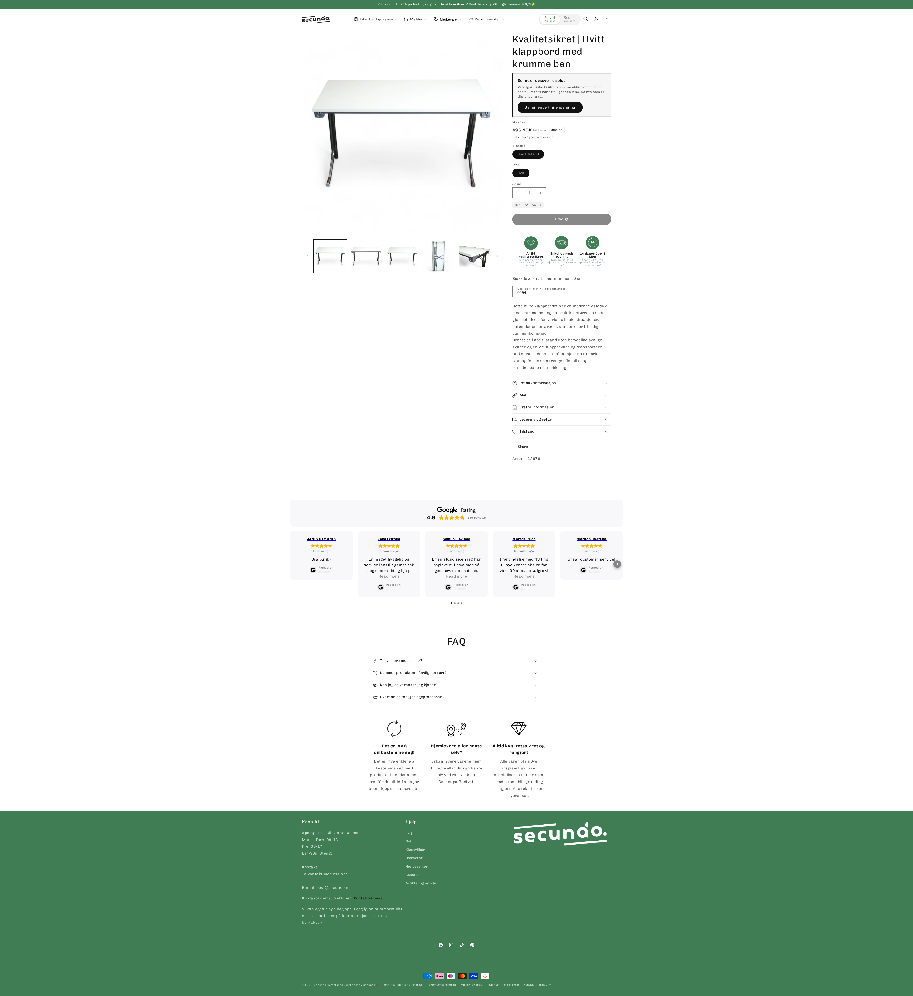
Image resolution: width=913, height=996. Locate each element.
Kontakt (412, 875)
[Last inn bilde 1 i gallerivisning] (330, 256)
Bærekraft (414, 858)
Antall (516, 183)
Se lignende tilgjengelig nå (550, 107)
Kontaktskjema (368, 898)
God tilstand (530, 155)
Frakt (516, 137)
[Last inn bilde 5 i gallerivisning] (474, 256)
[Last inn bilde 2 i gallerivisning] (366, 256)
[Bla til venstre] (307, 256)
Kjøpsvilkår (415, 850)
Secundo (320, 984)
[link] (394, 756)
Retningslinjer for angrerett (402, 984)
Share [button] (523, 447)
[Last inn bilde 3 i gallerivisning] (402, 256)
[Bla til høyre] (497, 256)
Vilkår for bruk (471, 984)
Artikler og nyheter (422, 883)
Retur (410, 841)
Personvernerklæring (441, 984)
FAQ (409, 833)
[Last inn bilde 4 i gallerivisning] (438, 256)
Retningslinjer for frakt (503, 984)
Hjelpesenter (417, 866)
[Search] (606, 291)
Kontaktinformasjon (538, 984)
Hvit (523, 174)
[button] (586, 19)
